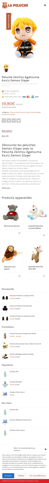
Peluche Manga (27, 84)
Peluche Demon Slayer (14, 84)
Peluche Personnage (8, 114)
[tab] (23, 131)
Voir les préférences (37, 476)
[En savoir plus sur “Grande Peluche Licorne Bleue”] (44, 235)
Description (7, 131)
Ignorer (46, 481)
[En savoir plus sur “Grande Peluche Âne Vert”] (44, 276)
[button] (45, 449)
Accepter (8, 476)
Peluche (4, 84)
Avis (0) (5, 136)
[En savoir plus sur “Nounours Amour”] (19, 233)
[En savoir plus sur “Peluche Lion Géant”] (19, 276)
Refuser (21, 476)
